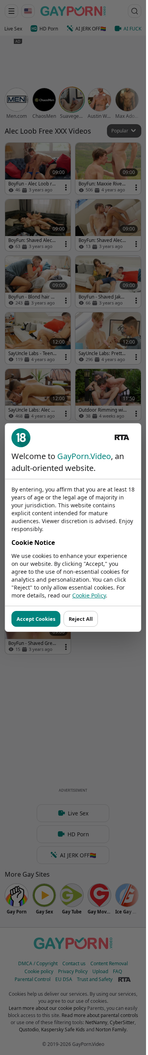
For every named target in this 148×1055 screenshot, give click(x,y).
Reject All (81, 618)
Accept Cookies (36, 618)
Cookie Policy (89, 595)
